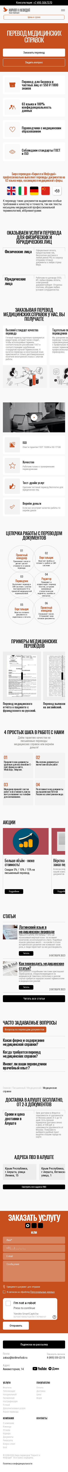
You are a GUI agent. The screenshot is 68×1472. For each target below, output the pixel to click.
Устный (6, 1405)
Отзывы (6, 1430)
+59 (56, 190)
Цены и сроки (34, 17)
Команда (7, 1426)
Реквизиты (8, 1440)
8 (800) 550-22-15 (56, 1357)
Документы (8, 1437)
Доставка (40, 1391)
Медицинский (34, 1087)
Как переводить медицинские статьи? (41, 965)
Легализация (9, 1391)
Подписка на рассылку (34, 1344)
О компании (8, 1423)
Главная (7, 1087)
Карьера (7, 1433)
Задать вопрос (34, 62)
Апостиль (7, 1387)
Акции (39, 1398)
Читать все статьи (34, 998)
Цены (38, 1394)
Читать (26, 953)
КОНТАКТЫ (41, 1418)
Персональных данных (42, 1291)
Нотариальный (10, 1394)
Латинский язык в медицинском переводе (37, 929)
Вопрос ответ (9, 1444)
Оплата (39, 1387)
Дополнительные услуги (14, 1408)
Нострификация (10, 1401)
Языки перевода (10, 1412)
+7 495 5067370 (42, 2)
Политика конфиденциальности (17, 1464)
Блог (5, 1447)
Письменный (19, 1087)
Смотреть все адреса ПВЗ (34, 1187)
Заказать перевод (34, 52)
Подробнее (14, 891)
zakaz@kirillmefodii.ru (15, 1357)
